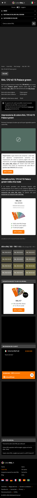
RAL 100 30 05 (18, 252)
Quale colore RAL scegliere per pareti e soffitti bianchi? (18, 453)
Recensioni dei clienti (10, 346)
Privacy (21, 489)
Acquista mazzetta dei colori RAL (14, 281)
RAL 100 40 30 (18, 266)
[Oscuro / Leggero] (18, 7)
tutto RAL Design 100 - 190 (27, 247)
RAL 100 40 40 (30, 266)
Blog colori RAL (8, 440)
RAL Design (14, 14)
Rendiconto (4, 489)
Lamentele (13, 489)
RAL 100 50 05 (6, 273)
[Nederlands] (2, 480)
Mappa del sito (13, 486)
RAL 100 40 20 (6, 266)
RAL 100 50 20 (30, 273)
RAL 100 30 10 (30, 252)
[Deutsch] (11, 480)
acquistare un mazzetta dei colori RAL (12, 194)
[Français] (15, 480)
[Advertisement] (18, 45)
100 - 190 (10, 88)
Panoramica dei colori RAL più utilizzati (14, 444)
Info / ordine (8, 172)
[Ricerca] (34, 23)
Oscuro (13, 7)
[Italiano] (33, 3)
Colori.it (9, 462)
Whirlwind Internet (15, 495)
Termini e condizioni (25, 486)
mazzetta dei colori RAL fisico (11, 192)
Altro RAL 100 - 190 (11, 246)
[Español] (24, 480)
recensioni (15, 373)
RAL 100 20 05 (6, 252)
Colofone (4, 486)
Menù (5, 11)
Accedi (5, 73)
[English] (7, 480)
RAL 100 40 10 (30, 259)
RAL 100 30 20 (6, 259)
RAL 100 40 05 (18, 259)
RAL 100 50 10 (18, 273)
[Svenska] (28, 480)
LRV (2, 98)
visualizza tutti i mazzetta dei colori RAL (13, 239)
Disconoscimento (6, 492)
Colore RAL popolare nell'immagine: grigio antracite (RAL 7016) (17, 448)
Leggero (23, 7)
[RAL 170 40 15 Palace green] (18, 139)
